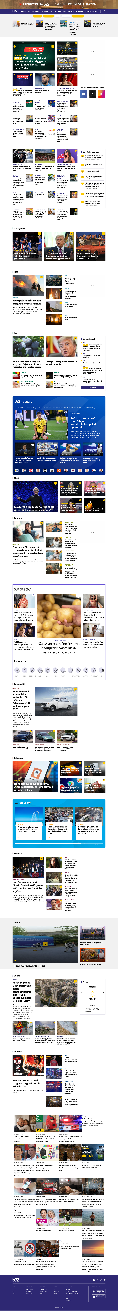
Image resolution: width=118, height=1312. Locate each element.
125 (82, 164)
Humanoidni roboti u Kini (29, 966)
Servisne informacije (42, 1036)
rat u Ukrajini (66, 16)
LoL (14, 1077)
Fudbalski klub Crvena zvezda (25, 407)
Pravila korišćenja (71, 1291)
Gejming (88, 783)
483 (82, 156)
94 (82, 171)
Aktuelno (16, 544)
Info (44, 42)
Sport (14, 1289)
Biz (23, 42)
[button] (81, 992)
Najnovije (23, 11)
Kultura (60, 209)
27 (51, 382)
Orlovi (57, 16)
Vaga (63, 676)
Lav (47, 676)
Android (88, 766)
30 (75, 338)
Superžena (29, 1293)
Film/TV (67, 872)
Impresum (68, 1289)
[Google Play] (98, 1291)
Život (83, 938)
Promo (56, 373)
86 (53, 101)
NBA (18, 454)
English (56, 1291)
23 (18, 382)
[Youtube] (104, 1280)
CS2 (66, 1055)
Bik (24, 676)
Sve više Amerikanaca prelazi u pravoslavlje (91, 943)
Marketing (69, 1287)
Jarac (85, 676)
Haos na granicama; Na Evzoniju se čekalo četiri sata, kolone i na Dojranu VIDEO (58, 830)
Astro (16, 610)
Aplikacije (69, 1296)
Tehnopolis (49, 251)
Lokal (14, 192)
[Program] (59, 4)
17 (79, 499)
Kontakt (68, 1300)
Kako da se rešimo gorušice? (90, 964)
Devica (55, 676)
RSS (67, 1298)
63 (82, 202)
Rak (39, 676)
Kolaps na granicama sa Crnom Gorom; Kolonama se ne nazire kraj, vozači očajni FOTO (88, 830)
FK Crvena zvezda (77, 16)
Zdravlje (85, 960)
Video (56, 1287)
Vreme (85, 982)
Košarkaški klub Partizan (74, 407)
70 (82, 193)
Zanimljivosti (39, 745)
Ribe (101, 676)
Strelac (78, 676)
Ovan (17, 676)
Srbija (15, 359)
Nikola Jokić (89, 407)
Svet (46, 21)
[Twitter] (92, 94)
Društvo (24, 21)
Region (67, 289)
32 (103, 233)
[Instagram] (101, 94)
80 (82, 183)
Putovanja (29, 1289)
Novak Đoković (48, 16)
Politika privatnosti (72, 1293)
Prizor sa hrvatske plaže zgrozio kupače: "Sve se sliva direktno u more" (28, 829)
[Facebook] (83, 94)
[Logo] (15, 11)
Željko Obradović (58, 407)
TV (55, 1289)
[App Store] (98, 1296)
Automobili (39, 175)
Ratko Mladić (37, 16)
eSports (42, 1287)
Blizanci (32, 676)
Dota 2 (67, 1097)
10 (75, 43)
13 (101, 444)
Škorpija (70, 676)
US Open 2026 (43, 454)
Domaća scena (69, 1081)
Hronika (15, 297)
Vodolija (93, 676)
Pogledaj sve (92, 387)
